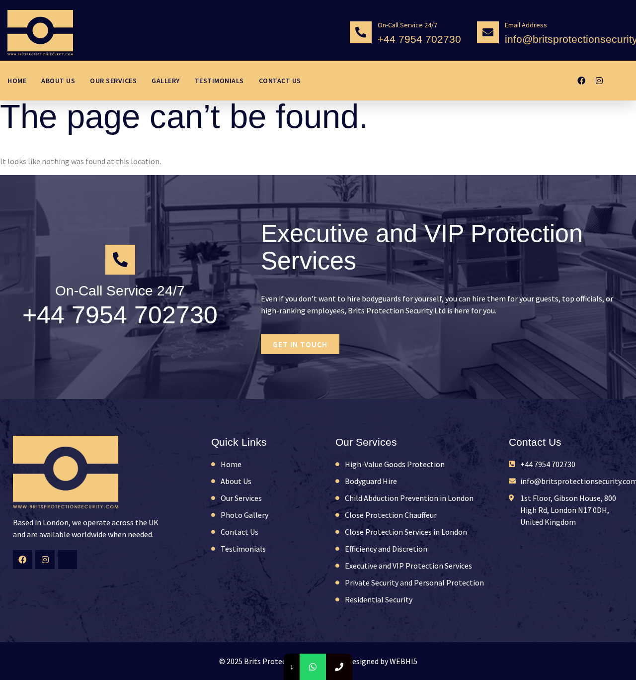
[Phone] (339, 667)
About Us (58, 80)
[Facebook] (581, 81)
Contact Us (280, 80)
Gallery (166, 80)
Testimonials (219, 80)
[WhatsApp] (313, 667)
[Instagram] (599, 81)
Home (16, 80)
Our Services (113, 80)
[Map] (617, 81)
